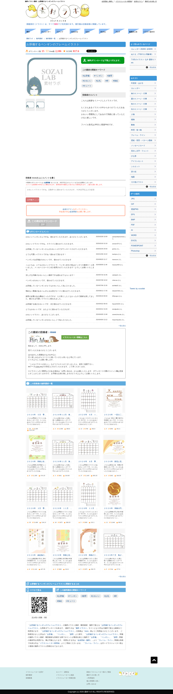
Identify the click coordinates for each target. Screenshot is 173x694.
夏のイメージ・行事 (139, 99)
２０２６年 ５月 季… (36, 415)
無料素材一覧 (51, 38)
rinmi (53, 332)
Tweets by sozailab (137, 289)
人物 (133, 114)
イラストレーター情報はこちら (75, 337)
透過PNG (134, 209)
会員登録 (47, 182)
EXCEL (134, 241)
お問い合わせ (91, 684)
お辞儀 (49, 634)
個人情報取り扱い (92, 681)
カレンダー (135, 88)
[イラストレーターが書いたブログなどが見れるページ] (121, 33)
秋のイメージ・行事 (139, 104)
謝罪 (72, 634)
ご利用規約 (90, 678)
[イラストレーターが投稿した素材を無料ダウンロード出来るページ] (33, 33)
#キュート (87, 86)
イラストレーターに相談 (65, 675)
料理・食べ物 (136, 130)
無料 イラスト (81, 628)
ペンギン (61, 634)
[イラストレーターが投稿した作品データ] (106, 33)
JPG (133, 199)
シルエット (135, 166)
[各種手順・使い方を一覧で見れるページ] (150, 33)
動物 (133, 125)
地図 (133, 177)
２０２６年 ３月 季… (36, 508)
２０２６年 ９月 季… (88, 461)
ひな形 (133, 156)
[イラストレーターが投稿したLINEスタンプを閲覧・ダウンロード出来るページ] (62, 33)
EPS (133, 214)
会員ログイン (138, 1)
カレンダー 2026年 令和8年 (142, 49)
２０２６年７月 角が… (113, 555)
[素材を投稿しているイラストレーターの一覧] (48, 33)
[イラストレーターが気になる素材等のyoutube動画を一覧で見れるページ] (135, 33)
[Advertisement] (125, 8)
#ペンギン (98, 76)
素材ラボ (29, 38)
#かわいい (87, 81)
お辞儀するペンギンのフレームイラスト (45, 625)
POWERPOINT (137, 246)
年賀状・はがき (137, 83)
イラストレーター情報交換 (66, 678)
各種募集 (29, 678)
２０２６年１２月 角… (62, 415)
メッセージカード (138, 146)
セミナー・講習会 (62, 672)
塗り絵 (133, 172)
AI (132, 230)
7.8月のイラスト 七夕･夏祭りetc (142, 61)
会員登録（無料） (108, 1)
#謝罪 (109, 76)
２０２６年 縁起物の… (36, 555)
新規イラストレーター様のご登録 (98, 672)
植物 (133, 119)
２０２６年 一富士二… (113, 415)
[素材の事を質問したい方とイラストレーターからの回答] (91, 33)
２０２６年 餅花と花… (113, 461)
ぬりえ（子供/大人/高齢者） (142, 54)
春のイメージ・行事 (139, 93)
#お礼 (98, 81)
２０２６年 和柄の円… (113, 508)
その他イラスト (137, 182)
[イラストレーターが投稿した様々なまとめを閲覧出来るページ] (77, 33)
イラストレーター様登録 (124, 1)
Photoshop (135, 251)
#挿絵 (115, 81)
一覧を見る (122, 326)
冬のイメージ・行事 (139, 109)
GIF (132, 204)
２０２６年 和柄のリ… (88, 555)
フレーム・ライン (106, 640)
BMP (133, 220)
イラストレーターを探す (35, 672)
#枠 (106, 81)
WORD (134, 235)
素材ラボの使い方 (151, 1)
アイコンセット (137, 161)
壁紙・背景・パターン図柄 (141, 140)
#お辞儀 (86, 76)
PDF (133, 225)
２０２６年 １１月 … (62, 508)
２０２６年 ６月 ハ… (88, 415)
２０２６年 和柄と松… (36, 461)
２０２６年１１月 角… (62, 461)
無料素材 (39, 38)
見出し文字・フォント (140, 151)
